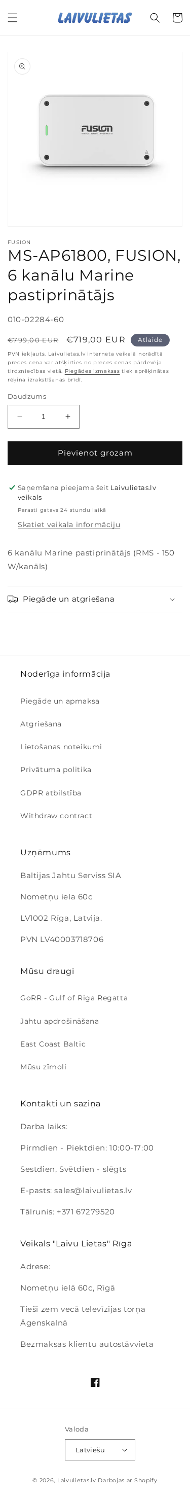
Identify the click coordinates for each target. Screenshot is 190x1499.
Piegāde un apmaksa (60, 701)
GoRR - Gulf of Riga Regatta (74, 997)
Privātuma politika (56, 769)
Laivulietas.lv (76, 1480)
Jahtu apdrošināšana (59, 1021)
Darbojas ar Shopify (127, 1480)
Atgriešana (41, 723)
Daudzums (27, 396)
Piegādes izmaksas (92, 371)
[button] (13, 18)
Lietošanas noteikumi (61, 746)
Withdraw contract (56, 815)
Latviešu (90, 1450)
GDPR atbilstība (51, 792)
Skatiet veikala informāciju (69, 524)
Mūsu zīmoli (43, 1066)
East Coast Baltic (53, 1044)
